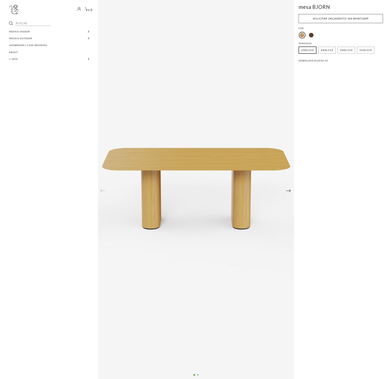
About (13, 52)
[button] (194, 375)
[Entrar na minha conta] (78, 9)
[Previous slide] (102, 190)
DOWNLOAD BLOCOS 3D (313, 60)
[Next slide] (288, 190)
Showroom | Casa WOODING (28, 45)
